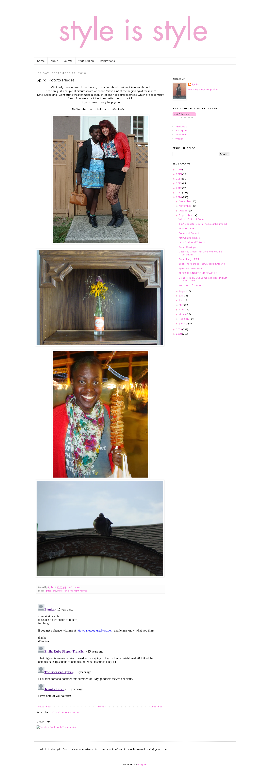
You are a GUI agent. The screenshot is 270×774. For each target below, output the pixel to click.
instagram (181, 130)
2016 (179, 169)
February (184, 318)
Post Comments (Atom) (65, 712)
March (182, 314)
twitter (179, 138)
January (183, 323)
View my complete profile (203, 89)
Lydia (195, 84)
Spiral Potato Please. (190, 268)
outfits (68, 61)
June (182, 300)
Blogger (142, 764)
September (186, 215)
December (185, 201)
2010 (179, 197)
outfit (59, 590)
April (182, 309)
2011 (179, 192)
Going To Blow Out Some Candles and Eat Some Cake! (202, 279)
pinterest (181, 134)
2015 (179, 174)
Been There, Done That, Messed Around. (202, 263)
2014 (179, 178)
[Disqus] (100, 652)
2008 (179, 333)
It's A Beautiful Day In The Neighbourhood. (202, 223)
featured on (86, 61)
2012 (179, 187)
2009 (179, 329)
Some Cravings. (187, 247)
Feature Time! (186, 228)
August (183, 291)
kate (54, 590)
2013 (179, 183)
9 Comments (75, 587)
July (181, 295)
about (54, 61)
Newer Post (44, 706)
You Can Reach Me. (189, 237)
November (185, 205)
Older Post (157, 706)
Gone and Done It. (188, 233)
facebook (181, 126)
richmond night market (75, 590)
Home (101, 706)
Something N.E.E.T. (189, 259)
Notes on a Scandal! (190, 285)
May (181, 304)
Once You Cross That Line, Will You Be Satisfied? (200, 253)
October (184, 210)
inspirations (107, 61)
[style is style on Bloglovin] (184, 116)
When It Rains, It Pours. (191, 219)
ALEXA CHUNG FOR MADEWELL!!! (197, 272)
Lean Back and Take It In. (192, 242)
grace (48, 590)
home (41, 61)
